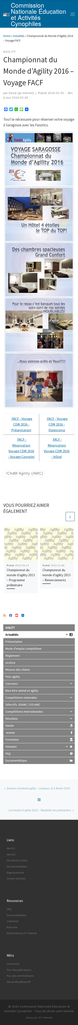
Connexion (13, 963)
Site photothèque (17, 866)
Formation (12, 739)
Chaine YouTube (16, 878)
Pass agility (12, 677)
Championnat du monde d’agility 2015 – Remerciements (56, 575)
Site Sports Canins (17, 860)
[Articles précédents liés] (60, 516)
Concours (11, 684)
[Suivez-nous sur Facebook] (10, 615)
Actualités (18, 36)
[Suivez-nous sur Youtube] (16, 615)
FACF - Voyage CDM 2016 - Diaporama (57, 424)
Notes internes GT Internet (22, 933)
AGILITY (10, 628)
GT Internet (45, 1017)
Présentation (13, 642)
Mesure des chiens (17, 670)
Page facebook (15, 872)
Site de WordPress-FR (19, 981)
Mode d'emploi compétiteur (23, 649)
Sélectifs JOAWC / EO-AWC (22, 705)
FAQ (8, 753)
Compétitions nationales (21, 698)
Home (6, 36)
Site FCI (11, 848)
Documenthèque (16, 760)
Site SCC (11, 854)
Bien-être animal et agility (21, 691)
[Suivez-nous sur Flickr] (22, 615)
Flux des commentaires (20, 975)
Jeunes (10, 732)
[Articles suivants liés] (70, 516)
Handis (9, 725)
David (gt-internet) (21, 93)
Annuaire (11, 746)
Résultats (11, 718)
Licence (10, 663)
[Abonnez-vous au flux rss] (4, 615)
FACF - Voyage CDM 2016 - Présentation (21, 424)
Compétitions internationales (24, 711)
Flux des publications (19, 969)
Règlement (12, 656)
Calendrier (12, 921)
